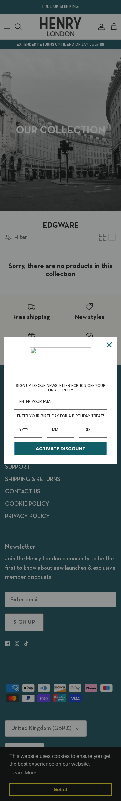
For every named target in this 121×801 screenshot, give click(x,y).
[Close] (109, 345)
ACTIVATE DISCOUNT (61, 448)
